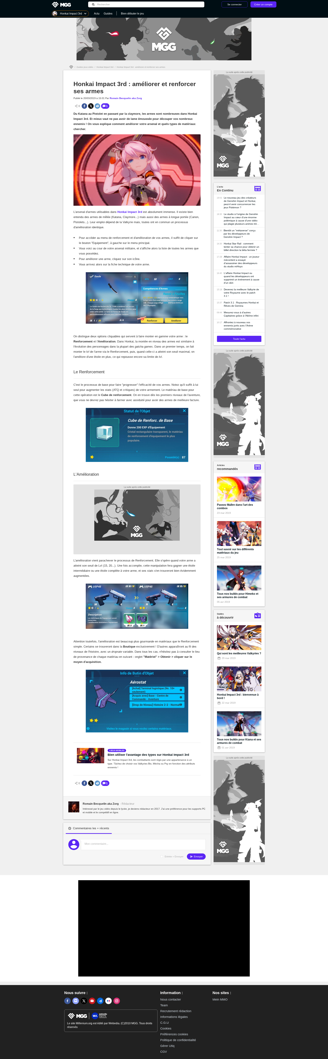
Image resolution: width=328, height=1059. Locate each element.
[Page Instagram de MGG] (116, 1001)
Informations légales (174, 1017)
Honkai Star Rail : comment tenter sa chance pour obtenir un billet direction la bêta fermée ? (241, 246)
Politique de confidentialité (178, 1040)
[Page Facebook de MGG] (67, 1001)
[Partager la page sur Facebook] (84, 106)
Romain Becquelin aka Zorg (126, 98)
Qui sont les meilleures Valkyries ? (239, 653)
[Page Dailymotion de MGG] (100, 1001)
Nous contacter (170, 999)
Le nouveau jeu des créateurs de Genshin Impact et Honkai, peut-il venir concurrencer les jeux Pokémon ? (240, 202)
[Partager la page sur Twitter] (91, 106)
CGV (163, 1051)
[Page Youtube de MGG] (92, 1001)
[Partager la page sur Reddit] (97, 106)
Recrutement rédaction (175, 1011)
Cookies (165, 1028)
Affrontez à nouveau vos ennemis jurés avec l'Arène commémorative (238, 325)
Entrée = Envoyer (174, 856)
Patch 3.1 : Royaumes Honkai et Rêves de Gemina (241, 304)
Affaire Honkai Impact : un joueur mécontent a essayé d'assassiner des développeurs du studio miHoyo (241, 261)
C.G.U (164, 1022)
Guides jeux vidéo (85, 67)
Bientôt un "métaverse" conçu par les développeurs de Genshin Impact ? (240, 233)
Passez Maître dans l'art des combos (235, 506)
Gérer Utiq (167, 1046)
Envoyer (198, 856)
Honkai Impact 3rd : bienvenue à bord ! (238, 696)
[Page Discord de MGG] (75, 1001)
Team (164, 1005)
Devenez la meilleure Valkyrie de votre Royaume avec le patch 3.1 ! (241, 292)
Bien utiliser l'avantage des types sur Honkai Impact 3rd (148, 754)
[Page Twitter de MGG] (84, 1001)
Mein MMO (220, 999)
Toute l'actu (239, 338)
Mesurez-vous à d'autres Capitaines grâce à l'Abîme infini (241, 314)
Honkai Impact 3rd (105, 67)
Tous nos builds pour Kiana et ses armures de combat (239, 741)
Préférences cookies (174, 1034)
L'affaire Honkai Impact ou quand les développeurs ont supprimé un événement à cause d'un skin (241, 278)
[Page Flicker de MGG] (108, 1001)
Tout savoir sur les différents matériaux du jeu (235, 551)
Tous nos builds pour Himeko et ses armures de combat (237, 595)
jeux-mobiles (117, 750)
